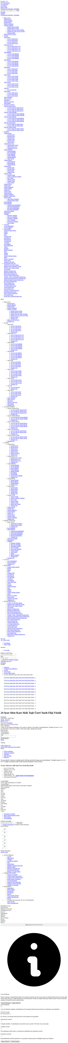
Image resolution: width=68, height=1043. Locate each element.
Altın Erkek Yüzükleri (13, 199)
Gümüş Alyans (8, 184)
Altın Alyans (7, 82)
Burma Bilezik (11, 163)
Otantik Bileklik (11, 157)
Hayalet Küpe (11, 169)
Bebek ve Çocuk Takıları (13, 871)
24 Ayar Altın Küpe (12, 73)
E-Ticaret (30, 924)
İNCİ (8, 862)
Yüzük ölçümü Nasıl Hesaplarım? (25, 775)
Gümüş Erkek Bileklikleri (14, 205)
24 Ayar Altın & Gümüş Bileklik (15, 115)
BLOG (9, 898)
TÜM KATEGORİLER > (11, 668)
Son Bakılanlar (8, 818)
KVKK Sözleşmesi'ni (8, 824)
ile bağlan (3, 663)
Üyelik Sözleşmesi (12, 880)
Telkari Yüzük (11, 179)
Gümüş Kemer (8, 193)
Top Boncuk (7, 238)
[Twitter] (6, 835)
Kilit (5, 235)
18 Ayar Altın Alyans (12, 85)
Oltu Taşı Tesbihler (12, 217)
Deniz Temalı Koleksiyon (10, 293)
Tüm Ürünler (10, 142)
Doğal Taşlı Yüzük (15, 504)
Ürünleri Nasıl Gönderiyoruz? (15, 877)
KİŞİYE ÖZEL (11, 867)
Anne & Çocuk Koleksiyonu (11, 290)
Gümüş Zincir (7, 191)
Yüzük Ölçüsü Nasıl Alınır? (14, 876)
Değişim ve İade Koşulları (14, 883)
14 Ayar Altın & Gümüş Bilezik (15, 118)
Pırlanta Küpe (7, 22)
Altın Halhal (7, 103)
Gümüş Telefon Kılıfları (10, 256)
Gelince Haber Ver (5, 745)
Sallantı (6, 253)
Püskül (6, 232)
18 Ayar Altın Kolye (12, 40)
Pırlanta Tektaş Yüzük (13, 27)
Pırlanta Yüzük (11, 33)
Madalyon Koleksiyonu (10, 272)
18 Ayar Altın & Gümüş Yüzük (15, 128)
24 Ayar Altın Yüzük (12, 81)
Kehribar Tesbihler (12, 215)
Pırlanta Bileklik (8, 21)
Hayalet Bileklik (11, 152)
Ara (18, 10)
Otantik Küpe (10, 172)
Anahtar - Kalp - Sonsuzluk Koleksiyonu (14, 277)
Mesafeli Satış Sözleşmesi (14, 882)
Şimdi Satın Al (4, 738)
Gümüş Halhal (8, 188)
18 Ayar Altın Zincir (12, 95)
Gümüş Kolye (7, 133)
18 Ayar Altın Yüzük (12, 78)
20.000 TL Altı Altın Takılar (11, 265)
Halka (5, 257)
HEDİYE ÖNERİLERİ (13, 868)
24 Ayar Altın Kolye (12, 43)
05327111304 (4, 852)
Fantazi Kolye (11, 140)
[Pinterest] (5, 841)
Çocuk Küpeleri (8, 227)
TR (4, 3)
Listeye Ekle (4, 747)
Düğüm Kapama (8, 250)
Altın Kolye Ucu (8, 45)
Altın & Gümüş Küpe (9, 122)
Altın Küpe (7, 67)
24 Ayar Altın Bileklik (13, 58)
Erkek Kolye (7, 212)
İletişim (9, 894)
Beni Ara (6, 757)
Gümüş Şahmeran (8, 187)
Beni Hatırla (6, 659)
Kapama (6, 248)
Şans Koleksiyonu (9, 289)
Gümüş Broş (7, 185)
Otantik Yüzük (11, 181)
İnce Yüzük (10, 178)
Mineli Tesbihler (15, 555)
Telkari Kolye (11, 137)
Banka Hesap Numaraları (14, 879)
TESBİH (6, 214)
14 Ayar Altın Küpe (12, 69)
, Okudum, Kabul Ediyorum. (16, 824)
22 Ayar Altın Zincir (12, 94)
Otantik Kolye (11, 139)
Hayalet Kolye (11, 136)
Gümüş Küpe (7, 166)
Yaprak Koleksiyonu (9, 284)
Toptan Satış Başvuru (12, 897)
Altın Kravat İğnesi (9, 211)
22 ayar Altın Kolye (12, 42)
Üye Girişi (6, 650)
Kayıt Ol (9, 661)
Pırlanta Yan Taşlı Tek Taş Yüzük (16, 31)
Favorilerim (4, 6)
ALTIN (6, 36)
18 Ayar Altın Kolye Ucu (13, 48)
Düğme (6, 254)
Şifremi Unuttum (13, 659)
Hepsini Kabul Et (16, 1003)
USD (4, 4)
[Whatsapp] (5, 848)
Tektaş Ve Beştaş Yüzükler (14, 176)
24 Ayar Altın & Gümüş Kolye (15, 110)
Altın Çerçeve (7, 98)
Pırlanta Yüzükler (8, 25)
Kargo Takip (4, 7)
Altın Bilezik (7, 60)
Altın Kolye (7, 37)
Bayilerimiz (10, 892)
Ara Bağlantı (7, 244)
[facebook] (5, 830)
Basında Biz (10, 891)
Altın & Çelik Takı (9, 101)
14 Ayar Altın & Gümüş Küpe (15, 125)
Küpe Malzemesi (8, 245)
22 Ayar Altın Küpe (12, 72)
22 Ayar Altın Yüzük (12, 79)
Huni (5, 251)
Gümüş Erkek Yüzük (12, 200)
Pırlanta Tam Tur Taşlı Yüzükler (15, 30)
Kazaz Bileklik (11, 154)
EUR (7, 4)
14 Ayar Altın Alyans (12, 84)
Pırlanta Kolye (8, 19)
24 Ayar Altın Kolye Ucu (13, 51)
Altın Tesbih (14, 552)
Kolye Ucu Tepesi (9, 259)
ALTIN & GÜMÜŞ (9, 104)
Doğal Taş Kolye (15, 453)
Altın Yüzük (7, 75)
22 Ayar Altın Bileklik (13, 57)
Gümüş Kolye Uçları (12, 145)
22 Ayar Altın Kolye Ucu (13, 49)
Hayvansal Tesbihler (12, 221)
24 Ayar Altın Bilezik (12, 66)
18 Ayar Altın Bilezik (12, 63)
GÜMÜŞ (6, 131)
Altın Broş (6, 100)
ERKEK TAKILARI (9, 196)
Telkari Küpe (10, 170)
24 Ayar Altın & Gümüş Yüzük (15, 130)
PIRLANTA (7, 18)
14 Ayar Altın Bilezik (12, 61)
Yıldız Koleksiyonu (9, 287)
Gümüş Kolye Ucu (9, 143)
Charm (6, 247)
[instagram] (5, 838)
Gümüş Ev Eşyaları (9, 262)
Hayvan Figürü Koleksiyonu (11, 275)
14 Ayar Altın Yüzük (12, 76)
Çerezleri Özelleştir (5, 1003)
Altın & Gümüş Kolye (10, 106)
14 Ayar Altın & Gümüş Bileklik (15, 113)
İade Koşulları (7, 756)
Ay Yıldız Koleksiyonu (10, 286)
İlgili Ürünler (7, 817)
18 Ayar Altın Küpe (12, 70)
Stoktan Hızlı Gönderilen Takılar (12, 266)
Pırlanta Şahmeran (9, 24)
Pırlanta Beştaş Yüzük (13, 28)
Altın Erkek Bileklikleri (13, 206)
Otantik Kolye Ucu (12, 148)
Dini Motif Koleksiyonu (10, 292)
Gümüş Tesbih (14, 550)
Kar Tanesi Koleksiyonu (10, 281)
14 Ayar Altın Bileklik (13, 54)
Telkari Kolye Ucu (12, 146)
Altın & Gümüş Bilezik (10, 116)
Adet (2, 735)
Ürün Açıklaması (8, 751)
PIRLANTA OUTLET (10, 34)
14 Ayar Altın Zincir (12, 92)
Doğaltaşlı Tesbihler (12, 218)
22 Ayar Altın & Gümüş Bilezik (15, 119)
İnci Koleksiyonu (8, 295)
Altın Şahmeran (8, 97)
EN (9, 3)
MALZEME (7, 229)
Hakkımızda (10, 888)
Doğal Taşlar (7, 260)
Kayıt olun (19, 823)
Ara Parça (6, 242)
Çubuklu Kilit (7, 236)
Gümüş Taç (7, 190)
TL (2, 4)
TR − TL (5, 1)
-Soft (26, 924)
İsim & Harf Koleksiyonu (10, 274)
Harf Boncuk (7, 239)
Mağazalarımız (11, 889)
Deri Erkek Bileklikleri (13, 208)
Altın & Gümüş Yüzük (10, 127)
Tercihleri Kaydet (15, 1041)
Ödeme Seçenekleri (9, 753)
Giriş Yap (3, 661)
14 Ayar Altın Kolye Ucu (13, 46)
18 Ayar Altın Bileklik (13, 55)
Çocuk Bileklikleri (9, 226)
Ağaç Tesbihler (11, 220)
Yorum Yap (10, 747)
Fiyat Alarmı (17, 747)
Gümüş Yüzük (8, 173)
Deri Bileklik (14, 474)
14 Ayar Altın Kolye (12, 39)
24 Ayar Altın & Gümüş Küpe (15, 124)
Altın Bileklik (7, 52)
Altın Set (6, 88)
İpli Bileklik (14, 472)
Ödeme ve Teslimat (12, 874)
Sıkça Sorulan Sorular (13, 895)
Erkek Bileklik (8, 203)
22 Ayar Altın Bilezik (12, 64)
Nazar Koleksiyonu (9, 283)
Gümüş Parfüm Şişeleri (10, 230)
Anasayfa (6, 667)
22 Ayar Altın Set (11, 89)
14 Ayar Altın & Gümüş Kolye (15, 107)
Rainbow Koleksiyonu (10, 271)
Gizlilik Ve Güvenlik (12, 885)
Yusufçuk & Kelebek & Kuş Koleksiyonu (15, 278)
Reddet (35, 998)
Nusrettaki (3, 717)
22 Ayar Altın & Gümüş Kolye (15, 109)
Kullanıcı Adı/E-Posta (6, 653)
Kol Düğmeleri (8, 202)
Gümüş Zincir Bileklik (16, 475)
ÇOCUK (6, 224)
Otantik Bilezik (11, 164)
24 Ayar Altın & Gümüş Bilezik (15, 121)
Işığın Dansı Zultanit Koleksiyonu (13, 296)
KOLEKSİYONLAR (10, 263)
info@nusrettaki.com (12, 903)
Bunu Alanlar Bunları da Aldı (11, 815)
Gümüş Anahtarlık (9, 194)
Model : (5, 720)
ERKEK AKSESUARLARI (14, 865)
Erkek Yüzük (7, 197)
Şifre (2, 656)
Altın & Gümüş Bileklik (10, 112)
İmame (6, 233)
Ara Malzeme (7, 241)
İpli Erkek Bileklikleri (13, 209)
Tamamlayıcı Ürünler (9, 814)
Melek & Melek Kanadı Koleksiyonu (13, 280)
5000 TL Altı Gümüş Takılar (11, 268)
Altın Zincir (7, 91)
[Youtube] (5, 844)
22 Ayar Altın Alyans (12, 86)
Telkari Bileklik (11, 155)
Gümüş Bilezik (8, 160)
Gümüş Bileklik (8, 149)
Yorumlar (6, 754)
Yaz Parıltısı (7, 269)
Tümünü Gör (14, 318)
